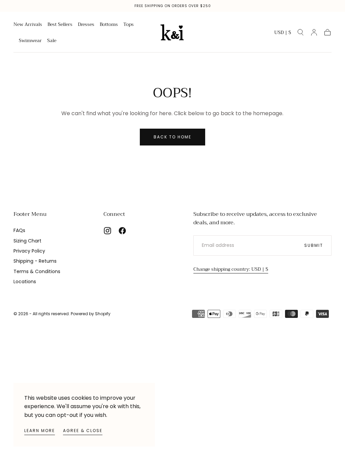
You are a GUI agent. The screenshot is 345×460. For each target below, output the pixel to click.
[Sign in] (314, 32)
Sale (51, 41)
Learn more (39, 430)
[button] (282, 33)
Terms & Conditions (36, 271)
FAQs (19, 230)
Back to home (172, 137)
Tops (128, 25)
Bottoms (109, 25)
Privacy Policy (29, 251)
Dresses (86, 25)
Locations (24, 281)
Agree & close (82, 430)
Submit (313, 245)
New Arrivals (27, 25)
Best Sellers (60, 25)
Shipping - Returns (35, 261)
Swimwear (30, 41)
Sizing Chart (27, 240)
